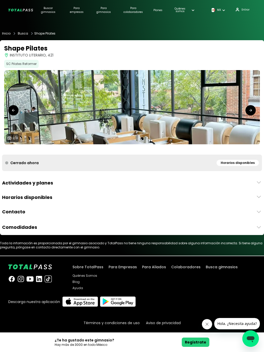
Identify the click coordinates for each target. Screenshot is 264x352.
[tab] (128, 149)
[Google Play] (118, 301)
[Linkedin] (39, 278)
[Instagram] (20, 278)
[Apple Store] (80, 301)
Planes (157, 10)
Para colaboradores (133, 10)
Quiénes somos (180, 10)
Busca (23, 33)
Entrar (246, 10)
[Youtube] (30, 278)
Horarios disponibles (238, 163)
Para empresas (77, 10)
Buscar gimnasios (48, 10)
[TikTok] (48, 278)
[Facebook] (11, 278)
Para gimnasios (103, 10)
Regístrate (195, 342)
